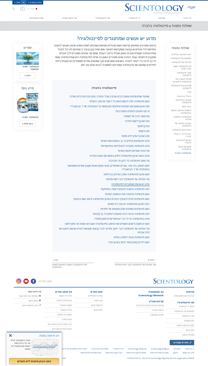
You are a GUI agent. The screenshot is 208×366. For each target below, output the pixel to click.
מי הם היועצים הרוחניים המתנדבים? (133, 111)
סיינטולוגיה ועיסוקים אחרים (182, 118)
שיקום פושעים (66, 305)
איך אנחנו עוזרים (69, 18)
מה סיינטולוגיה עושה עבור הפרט (182, 67)
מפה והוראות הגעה (30, 305)
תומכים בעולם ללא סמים (159, 352)
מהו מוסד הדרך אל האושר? (137, 116)
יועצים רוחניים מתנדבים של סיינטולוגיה (72, 349)
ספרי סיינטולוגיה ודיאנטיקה (184, 74)
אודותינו (161, 18)
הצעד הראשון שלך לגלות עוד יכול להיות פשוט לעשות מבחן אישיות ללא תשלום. (20, 344)
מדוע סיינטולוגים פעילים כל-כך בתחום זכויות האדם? (125, 140)
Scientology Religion (160, 349)
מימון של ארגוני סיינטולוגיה (184, 148)
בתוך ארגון (186, 106)
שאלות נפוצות (180, 48)
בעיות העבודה (158, 310)
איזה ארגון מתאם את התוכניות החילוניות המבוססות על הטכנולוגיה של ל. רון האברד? (110, 106)
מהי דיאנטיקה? (188, 315)
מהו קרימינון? (143, 126)
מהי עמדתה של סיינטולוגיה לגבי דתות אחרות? (128, 179)
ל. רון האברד (134, 18)
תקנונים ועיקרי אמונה (185, 325)
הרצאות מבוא (97, 305)
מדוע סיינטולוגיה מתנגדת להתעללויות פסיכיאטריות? (125, 145)
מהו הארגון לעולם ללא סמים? (135, 136)
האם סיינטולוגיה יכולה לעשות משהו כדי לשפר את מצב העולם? (119, 101)
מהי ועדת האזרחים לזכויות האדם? (134, 150)
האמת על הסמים (65, 314)
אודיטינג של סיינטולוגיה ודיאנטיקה (181, 87)
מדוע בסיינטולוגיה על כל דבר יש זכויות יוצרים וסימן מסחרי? (122, 218)
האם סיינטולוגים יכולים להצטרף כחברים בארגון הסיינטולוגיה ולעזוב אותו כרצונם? (111, 199)
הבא (55, 260)
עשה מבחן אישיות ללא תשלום (34, 361)
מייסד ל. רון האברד (186, 306)
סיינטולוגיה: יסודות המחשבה (31, 68)
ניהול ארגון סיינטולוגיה (181, 129)
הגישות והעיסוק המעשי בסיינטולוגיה (181, 111)
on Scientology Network (151, 293)
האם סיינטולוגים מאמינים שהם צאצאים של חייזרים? (125, 208)
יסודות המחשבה (157, 314)
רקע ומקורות (189, 320)
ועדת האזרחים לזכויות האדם (91, 352)
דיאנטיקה (177, 349)
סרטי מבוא (98, 309)
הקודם (151, 260)
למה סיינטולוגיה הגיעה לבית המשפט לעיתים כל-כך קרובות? (121, 213)
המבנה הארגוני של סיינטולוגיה (183, 124)
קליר (189, 92)
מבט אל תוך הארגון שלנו (184, 295)
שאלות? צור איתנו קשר (28, 295)
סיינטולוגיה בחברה (183, 153)
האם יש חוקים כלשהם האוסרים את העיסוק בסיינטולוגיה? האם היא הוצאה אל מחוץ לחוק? (107, 223)
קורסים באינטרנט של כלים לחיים (150, 305)
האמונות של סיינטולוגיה (181, 58)
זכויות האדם (67, 319)
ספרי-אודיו (98, 300)
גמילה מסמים (66, 309)
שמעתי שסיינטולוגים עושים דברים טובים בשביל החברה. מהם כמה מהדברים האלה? (110, 96)
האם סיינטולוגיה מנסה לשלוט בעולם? (131, 237)
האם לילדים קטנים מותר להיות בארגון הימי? (129, 242)
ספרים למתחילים (95, 295)
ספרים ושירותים (37, 18)
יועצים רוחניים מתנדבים (62, 328)
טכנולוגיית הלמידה (64, 300)
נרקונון (175, 352)
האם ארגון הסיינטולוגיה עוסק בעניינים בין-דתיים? (127, 174)
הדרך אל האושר (65, 295)
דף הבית (187, 18)
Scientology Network (137, 349)
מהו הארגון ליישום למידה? (137, 121)
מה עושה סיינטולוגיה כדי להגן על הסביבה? (129, 160)
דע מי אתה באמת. (49, 335)
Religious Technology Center (182, 135)
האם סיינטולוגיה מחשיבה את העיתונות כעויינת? (127, 194)
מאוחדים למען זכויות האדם (136, 352)
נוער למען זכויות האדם (113, 352)
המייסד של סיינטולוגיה (181, 62)
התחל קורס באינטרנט (99, 349)
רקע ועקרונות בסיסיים (181, 54)
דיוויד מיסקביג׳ (118, 349)
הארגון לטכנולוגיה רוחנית (183, 141)
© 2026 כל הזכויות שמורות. (160, 358)
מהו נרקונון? (144, 131)
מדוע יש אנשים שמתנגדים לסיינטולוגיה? (130, 184)
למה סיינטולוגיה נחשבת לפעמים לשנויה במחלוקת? (125, 189)
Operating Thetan (184, 96)
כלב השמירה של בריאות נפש (60, 324)
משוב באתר (33, 300)
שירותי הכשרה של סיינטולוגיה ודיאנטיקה (182, 80)
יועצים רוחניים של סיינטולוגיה (183, 101)
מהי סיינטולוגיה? (102, 18)
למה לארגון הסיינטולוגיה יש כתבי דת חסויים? (128, 204)
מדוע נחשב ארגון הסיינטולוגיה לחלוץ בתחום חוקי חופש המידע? (120, 155)
